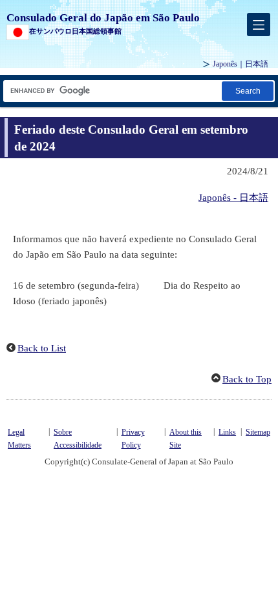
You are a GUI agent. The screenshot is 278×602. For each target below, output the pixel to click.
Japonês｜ (240, 63)
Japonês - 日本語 (233, 197)
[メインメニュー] (258, 24)
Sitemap (258, 432)
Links (227, 432)
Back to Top (247, 379)
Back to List (41, 348)
